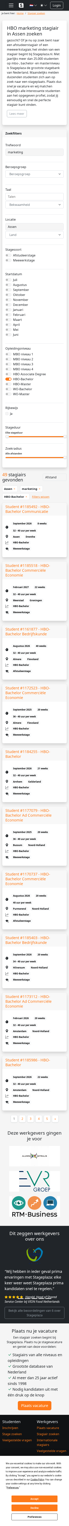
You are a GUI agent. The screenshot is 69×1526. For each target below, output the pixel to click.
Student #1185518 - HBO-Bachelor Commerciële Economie (27, 570)
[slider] (7, 436)
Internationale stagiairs (47, 1454)
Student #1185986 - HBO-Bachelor (27, 1062)
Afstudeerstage (24, 255)
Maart (17, 320)
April (16, 325)
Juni (15, 335)
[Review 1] (21, 1310)
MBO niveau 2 (23, 359)
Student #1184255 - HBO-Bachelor (27, 754)
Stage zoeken (12, 1445)
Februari (19, 315)
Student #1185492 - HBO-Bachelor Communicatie (27, 509)
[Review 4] (41, 1310)
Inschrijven (10, 1439)
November (20, 300)
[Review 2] (27, 1310)
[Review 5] (48, 1310)
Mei (15, 330)
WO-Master (21, 394)
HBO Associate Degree (29, 374)
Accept (34, 1499)
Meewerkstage (24, 260)
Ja (11, 413)
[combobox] (34, 174)
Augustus (20, 285)
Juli (15, 280)
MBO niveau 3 (23, 364)
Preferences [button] (13, 1487)
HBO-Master (22, 384)
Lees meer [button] (16, 114)
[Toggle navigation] (11, 5)
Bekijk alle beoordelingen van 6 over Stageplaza (34, 1324)
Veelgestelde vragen (17, 1452)
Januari (18, 310)
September (21, 290)
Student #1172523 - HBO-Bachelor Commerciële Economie (27, 692)
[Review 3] (34, 1310)
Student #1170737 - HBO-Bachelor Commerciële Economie (27, 878)
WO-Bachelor (22, 389)
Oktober (19, 295)
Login (57, 5)
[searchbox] (34, 196)
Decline (34, 1508)
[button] (33, 5)
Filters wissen (40, 497)
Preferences (35, 1517)
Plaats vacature (34, 1417)
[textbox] (32, 174)
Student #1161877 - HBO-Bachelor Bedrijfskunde (27, 632)
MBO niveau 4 (23, 369)
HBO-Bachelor (23, 379)
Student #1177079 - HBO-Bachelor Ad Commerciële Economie (28, 815)
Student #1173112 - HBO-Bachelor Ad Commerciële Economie (28, 1001)
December (20, 305)
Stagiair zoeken (48, 1445)
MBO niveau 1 (23, 354)
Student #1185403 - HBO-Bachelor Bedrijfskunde (27, 940)
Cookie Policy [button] (37, 1479)
